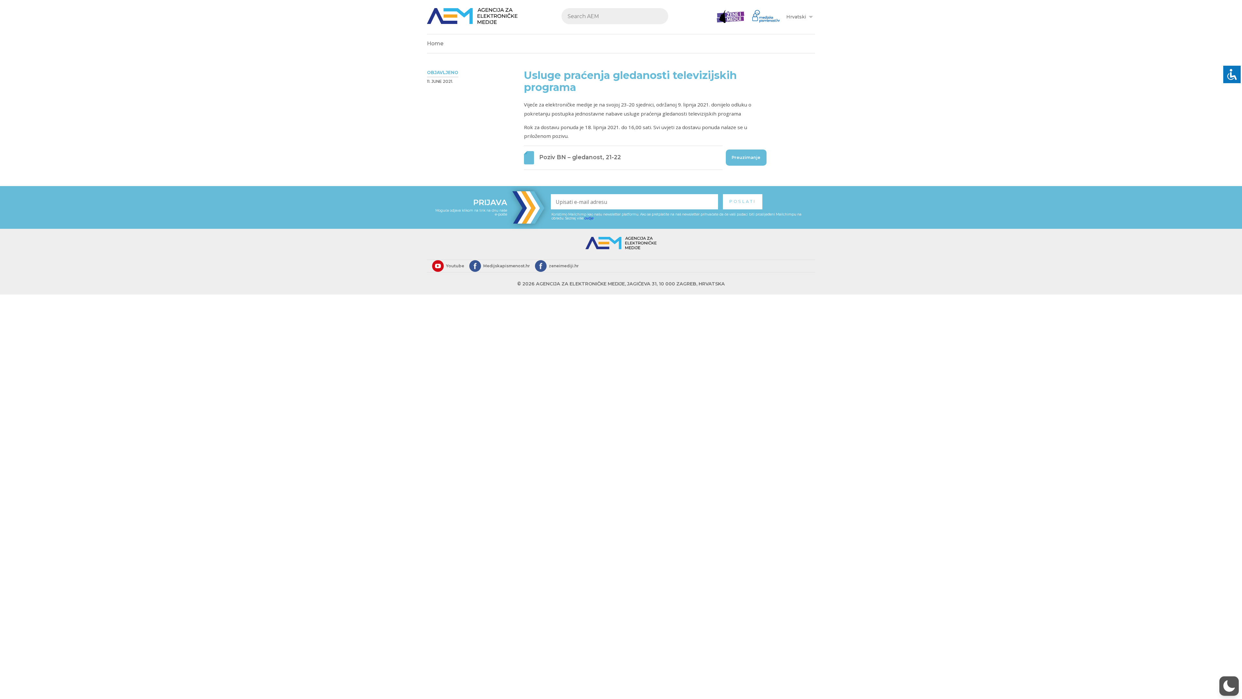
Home (435, 43)
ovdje (589, 218)
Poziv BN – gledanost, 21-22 (580, 157)
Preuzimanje (746, 157)
